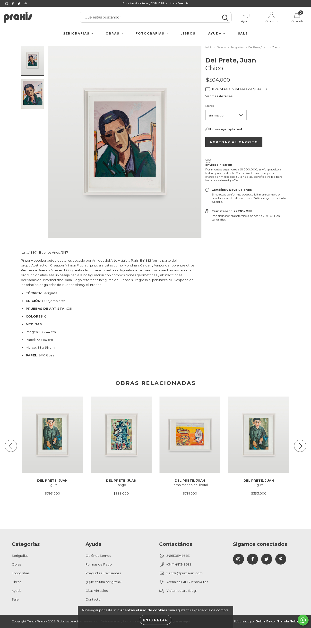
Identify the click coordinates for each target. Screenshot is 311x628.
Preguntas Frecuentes (103, 573)
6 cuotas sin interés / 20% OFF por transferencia (155, 3)
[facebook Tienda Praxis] (13, 3)
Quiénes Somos (98, 555)
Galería (221, 47)
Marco (209, 105)
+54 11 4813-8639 (178, 564)
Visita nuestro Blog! (181, 591)
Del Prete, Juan (258, 47)
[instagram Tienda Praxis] (7, 3)
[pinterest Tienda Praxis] (25, 3)
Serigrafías (77, 33)
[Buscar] (225, 18)
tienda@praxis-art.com (184, 573)
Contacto (93, 599)
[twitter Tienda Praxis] (19, 3)
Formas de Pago (99, 564)
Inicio (208, 47)
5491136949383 (178, 555)
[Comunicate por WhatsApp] (303, 620)
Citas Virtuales (97, 591)
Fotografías (150, 33)
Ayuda (215, 33)
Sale (243, 33)
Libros (188, 33)
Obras (113, 33)
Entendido (155, 620)
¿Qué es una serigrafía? (103, 582)
